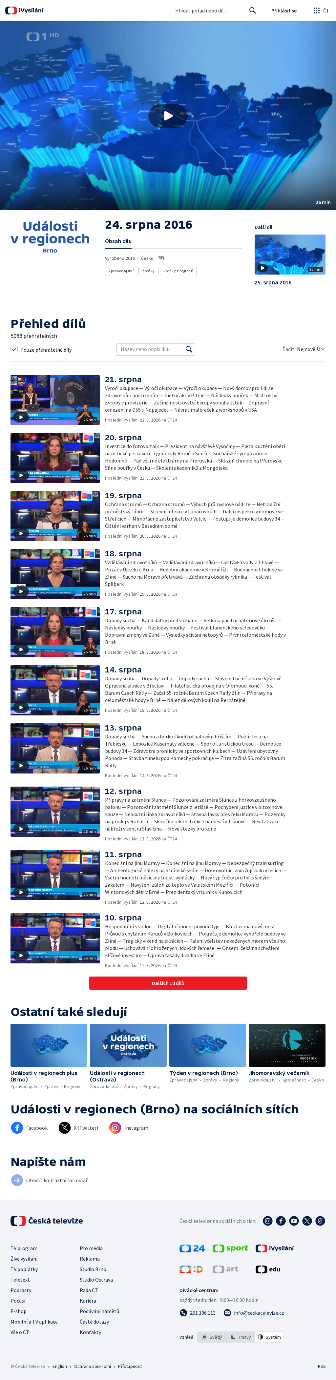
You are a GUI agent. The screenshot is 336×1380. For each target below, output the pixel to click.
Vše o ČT (19, 1332)
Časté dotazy (94, 1321)
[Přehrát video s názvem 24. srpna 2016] (168, 116)
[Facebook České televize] (281, 1221)
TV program (23, 1248)
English (59, 1366)
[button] (168, 115)
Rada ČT (89, 1290)
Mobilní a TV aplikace (34, 1321)
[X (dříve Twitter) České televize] (307, 1221)
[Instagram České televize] (267, 1221)
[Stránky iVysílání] (275, 1250)
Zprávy (148, 270)
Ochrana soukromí (92, 1366)
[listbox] (240, 1337)
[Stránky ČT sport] (230, 1250)
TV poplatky (24, 1269)
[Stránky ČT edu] (268, 1271)
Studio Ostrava (96, 1279)
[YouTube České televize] (294, 1221)
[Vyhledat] (189, 349)
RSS (322, 1366)
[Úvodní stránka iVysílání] (30, 10)
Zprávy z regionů (178, 270)
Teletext (20, 1279)
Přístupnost (130, 1366)
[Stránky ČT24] (192, 1250)
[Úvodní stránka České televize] (47, 1221)
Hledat (252, 10)
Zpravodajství (121, 270)
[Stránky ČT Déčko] (191, 1271)
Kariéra (88, 1300)
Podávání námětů (99, 1311)
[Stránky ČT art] (225, 1271)
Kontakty (90, 1332)
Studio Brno (93, 1269)
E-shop (18, 1311)
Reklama (90, 1258)
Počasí (17, 1300)
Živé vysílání (23, 1258)
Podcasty (20, 1290)
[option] (212, 1337)
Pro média (91, 1248)
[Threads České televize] (320, 1221)
